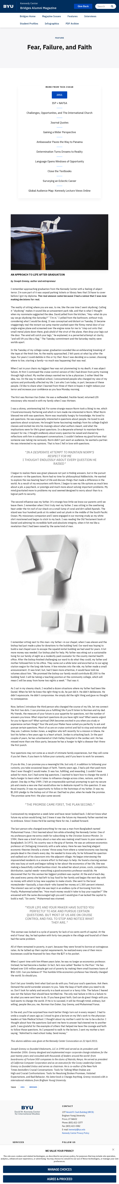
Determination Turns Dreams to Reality (59, 151)
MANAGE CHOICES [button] (60, 1169)
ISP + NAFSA (59, 103)
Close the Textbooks (60, 171)
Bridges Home (28, 16)
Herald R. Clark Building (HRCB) (80, 1112)
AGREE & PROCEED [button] (59, 1179)
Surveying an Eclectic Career (59, 181)
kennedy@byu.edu (77, 1129)
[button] (113, 1149)
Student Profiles (29, 23)
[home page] (8, 6)
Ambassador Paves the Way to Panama (60, 142)
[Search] (112, 6)
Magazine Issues (51, 16)
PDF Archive (72, 23)
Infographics (52, 23)
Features (73, 16)
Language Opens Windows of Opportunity (59, 161)
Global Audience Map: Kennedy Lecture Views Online (59, 190)
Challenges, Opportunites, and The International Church (59, 113)
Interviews (90, 16)
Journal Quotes (59, 122)
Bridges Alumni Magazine (38, 8)
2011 (59, 94)
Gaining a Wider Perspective (59, 132)
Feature (59, 38)
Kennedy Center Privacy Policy (75, 1133)
